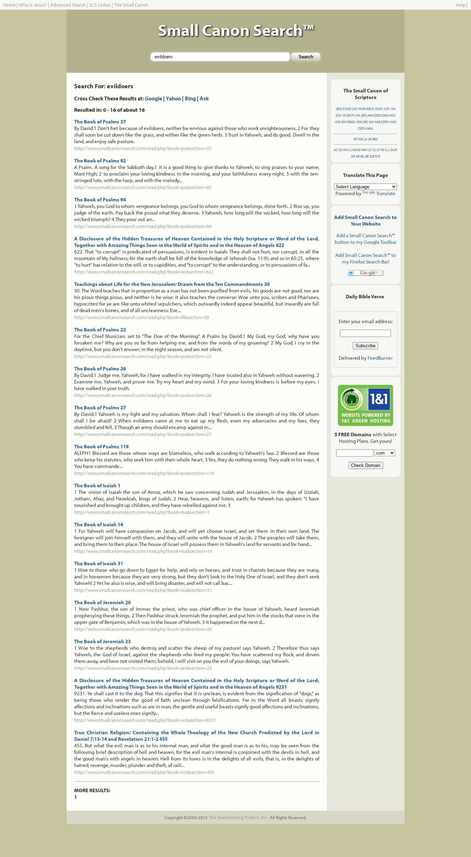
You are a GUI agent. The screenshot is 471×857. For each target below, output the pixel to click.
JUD (386, 109)
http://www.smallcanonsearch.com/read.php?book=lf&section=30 (141, 317)
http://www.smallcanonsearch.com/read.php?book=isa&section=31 (143, 590)
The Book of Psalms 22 (100, 329)
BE (367, 156)
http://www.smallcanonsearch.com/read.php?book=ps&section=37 (142, 148)
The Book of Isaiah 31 (98, 563)
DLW (394, 150)
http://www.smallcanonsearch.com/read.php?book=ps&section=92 (142, 187)
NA (371, 122)
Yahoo (173, 98)
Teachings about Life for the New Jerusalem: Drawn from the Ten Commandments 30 (172, 284)
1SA (392, 109)
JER (363, 115)
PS (353, 115)
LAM (369, 115)
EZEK (377, 115)
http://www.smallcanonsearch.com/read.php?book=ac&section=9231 (145, 720)
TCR (377, 156)
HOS (392, 115)
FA (382, 150)
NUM (361, 109)
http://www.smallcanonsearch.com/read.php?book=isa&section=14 (143, 551)
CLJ (387, 150)
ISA (357, 115)
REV (375, 139)
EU (340, 150)
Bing (190, 98)
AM (343, 122)
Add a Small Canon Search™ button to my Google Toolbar (365, 238)
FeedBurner (380, 358)
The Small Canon (131, 5)
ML (362, 156)
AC (336, 150)
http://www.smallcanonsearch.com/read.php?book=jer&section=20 (143, 629)
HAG (393, 122)
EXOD (347, 109)
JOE (337, 122)
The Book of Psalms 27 (100, 407)
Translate (385, 193)
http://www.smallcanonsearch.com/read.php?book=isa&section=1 (142, 512)
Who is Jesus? (33, 5)
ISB (372, 156)
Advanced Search (68, 5)
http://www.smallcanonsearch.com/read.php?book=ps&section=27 (142, 434)
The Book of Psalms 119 (101, 446)
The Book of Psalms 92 (100, 160)
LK (365, 139)
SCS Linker (100, 5)
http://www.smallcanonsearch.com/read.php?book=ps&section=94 (142, 226)
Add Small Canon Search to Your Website (365, 220)
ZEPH (385, 122)
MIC (365, 122)
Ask (204, 98)
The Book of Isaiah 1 (97, 485)
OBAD (351, 122)
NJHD (356, 150)
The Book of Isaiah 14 (98, 524)
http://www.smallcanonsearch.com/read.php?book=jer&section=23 (143, 668)
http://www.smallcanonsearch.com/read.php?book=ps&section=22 (142, 356)
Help (460, 5)
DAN (384, 115)
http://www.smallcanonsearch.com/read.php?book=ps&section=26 (142, 395)
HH (345, 150)
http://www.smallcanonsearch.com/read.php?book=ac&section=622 (143, 272)
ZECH (362, 128)
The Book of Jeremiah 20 (102, 602)
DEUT (370, 109)
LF (378, 150)
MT (355, 139)
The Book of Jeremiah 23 (102, 641)
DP (353, 156)
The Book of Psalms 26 (100, 368)
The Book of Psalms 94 (100, 199)
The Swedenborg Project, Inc (238, 817)
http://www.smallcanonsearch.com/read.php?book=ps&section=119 (144, 473)
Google (153, 98)
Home (9, 5)
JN (370, 139)
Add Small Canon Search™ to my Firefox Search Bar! (365, 258)
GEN (339, 109)
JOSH (379, 109)
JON (359, 122)
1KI (344, 115)
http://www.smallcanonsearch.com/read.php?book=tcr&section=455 (144, 772)
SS (374, 150)
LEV (355, 109)
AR (358, 156)
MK (361, 139)
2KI (349, 115)
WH (364, 150)
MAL (370, 128)
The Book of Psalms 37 (100, 121)
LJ (350, 150)
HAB (377, 122)
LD (370, 150)
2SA (338, 115)
